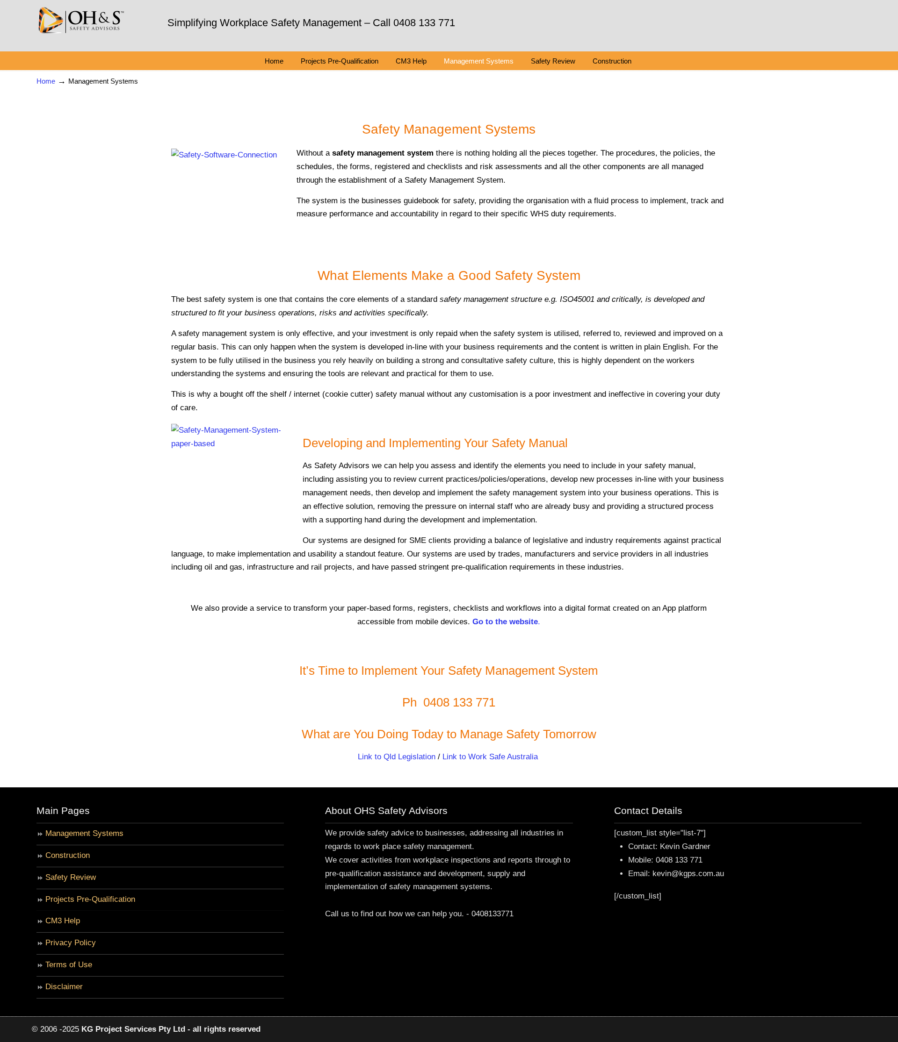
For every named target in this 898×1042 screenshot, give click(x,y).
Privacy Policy (70, 942)
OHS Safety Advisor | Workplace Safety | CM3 (80, 23)
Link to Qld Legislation (396, 756)
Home (45, 81)
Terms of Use (68, 964)
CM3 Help (62, 920)
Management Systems (84, 833)
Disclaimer (64, 986)
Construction (67, 855)
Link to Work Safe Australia (490, 756)
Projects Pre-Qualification (90, 899)
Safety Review (70, 877)
